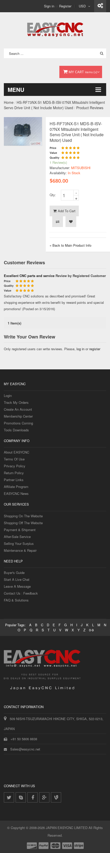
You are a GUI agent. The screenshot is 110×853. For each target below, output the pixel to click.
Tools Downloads (16, 430)
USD (82, 6)
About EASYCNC (16, 452)
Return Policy (14, 472)
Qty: (53, 194)
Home (9, 102)
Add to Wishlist (70, 221)
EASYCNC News (16, 493)
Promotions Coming (18, 423)
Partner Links (14, 479)
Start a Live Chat (16, 579)
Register (65, 6)
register (94, 348)
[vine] (56, 797)
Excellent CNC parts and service (29, 275)
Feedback (30, 593)
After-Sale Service (17, 536)
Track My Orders (16, 402)
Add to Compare (57, 221)
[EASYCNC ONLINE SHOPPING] (55, 28)
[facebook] (32, 797)
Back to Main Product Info (70, 245)
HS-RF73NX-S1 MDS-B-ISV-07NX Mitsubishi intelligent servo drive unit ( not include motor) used (54, 105)
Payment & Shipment (20, 529)
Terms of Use (14, 459)
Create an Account (18, 409)
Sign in (49, 6)
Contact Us (12, 593)
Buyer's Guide (14, 572)
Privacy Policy (14, 465)
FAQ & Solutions (16, 600)
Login (8, 395)
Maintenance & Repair (20, 550)
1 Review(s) (58, 162)
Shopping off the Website (23, 522)
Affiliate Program (16, 486)
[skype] (21, 797)
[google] (44, 797)
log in (80, 348)
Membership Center (18, 416)
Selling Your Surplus (19, 543)
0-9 (91, 630)
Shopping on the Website (23, 515)
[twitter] (9, 797)
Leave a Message (17, 586)
